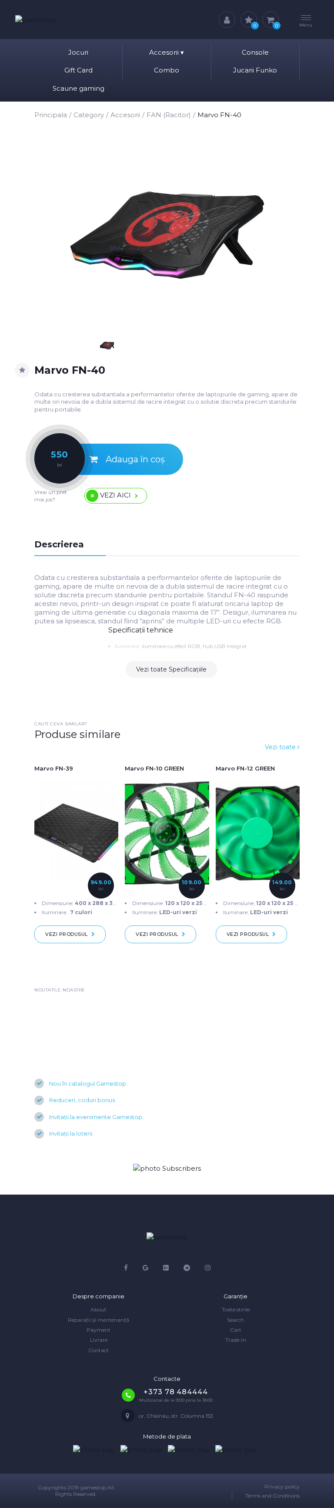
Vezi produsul (66, 934)
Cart (235, 1330)
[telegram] (187, 1268)
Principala (50, 115)
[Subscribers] (167, 1168)
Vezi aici (115, 495)
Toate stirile (236, 1309)
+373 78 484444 (175, 1392)
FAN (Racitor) (169, 115)
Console (255, 52)
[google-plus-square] (166, 1268)
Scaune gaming (78, 88)
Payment (98, 1330)
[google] (145, 1268)
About (98, 1309)
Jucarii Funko (255, 70)
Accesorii (166, 52)
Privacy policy (282, 1486)
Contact (98, 1350)
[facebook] (126, 1268)
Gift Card (78, 70)
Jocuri (78, 52)
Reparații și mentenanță (98, 1320)
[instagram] (207, 1268)
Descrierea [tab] (59, 544)
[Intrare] (227, 19)
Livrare (98, 1340)
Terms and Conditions (272, 1495)
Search (235, 1320)
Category (88, 115)
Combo (166, 70)
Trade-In (235, 1340)
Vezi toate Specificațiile (171, 669)
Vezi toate (281, 747)
